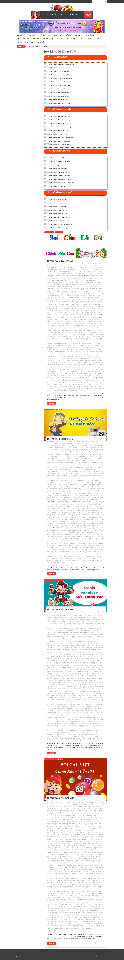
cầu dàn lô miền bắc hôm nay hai (60, 449)
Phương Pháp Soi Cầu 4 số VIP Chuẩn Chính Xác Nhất (70, 349)
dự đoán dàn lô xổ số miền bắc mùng (85, 503)
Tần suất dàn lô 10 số (78, 555)
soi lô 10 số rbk (97, 551)
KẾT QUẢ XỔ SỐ (75, 39)
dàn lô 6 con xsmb (75, 856)
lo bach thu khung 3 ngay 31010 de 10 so (86, 677)
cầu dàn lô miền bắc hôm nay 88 (58, 269)
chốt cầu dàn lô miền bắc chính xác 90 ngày (90, 462)
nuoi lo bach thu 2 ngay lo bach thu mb (86, 338)
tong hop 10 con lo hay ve (90, 560)
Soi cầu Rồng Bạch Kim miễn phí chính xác (77, 544)
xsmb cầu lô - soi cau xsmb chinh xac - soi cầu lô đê (70, 264)
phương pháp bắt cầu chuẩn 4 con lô (91, 344)
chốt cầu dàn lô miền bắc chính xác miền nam (88, 284)
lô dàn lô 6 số (83, 875)
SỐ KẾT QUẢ (41, 42)
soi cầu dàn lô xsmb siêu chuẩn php (90, 384)
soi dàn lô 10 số (60, 547)
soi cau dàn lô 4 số (93, 353)
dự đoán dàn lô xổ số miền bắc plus (73, 325)
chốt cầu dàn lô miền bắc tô (94, 290)
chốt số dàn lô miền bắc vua (72, 303)
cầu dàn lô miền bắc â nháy (58, 266)
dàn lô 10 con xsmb (62, 497)
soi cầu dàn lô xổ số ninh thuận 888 (69, 377)
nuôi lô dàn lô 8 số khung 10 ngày (79, 692)
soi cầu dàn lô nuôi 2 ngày (83, 368)
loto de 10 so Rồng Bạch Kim (78, 334)
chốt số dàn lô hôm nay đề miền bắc (57, 299)
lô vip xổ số (90, 684)
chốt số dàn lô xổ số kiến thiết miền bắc (92, 310)
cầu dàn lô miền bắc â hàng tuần (56, 443)
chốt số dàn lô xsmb (69, 312)
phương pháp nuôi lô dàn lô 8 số (84, 699)
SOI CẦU (98, 39)
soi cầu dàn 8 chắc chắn (70, 705)
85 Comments (85, 740)
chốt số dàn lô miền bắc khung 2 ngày (92, 651)
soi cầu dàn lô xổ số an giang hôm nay (74, 373)
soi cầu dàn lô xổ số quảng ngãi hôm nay (68, 529)
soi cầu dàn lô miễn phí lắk (74, 366)
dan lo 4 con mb (70, 318)
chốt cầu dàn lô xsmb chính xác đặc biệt (63, 293)
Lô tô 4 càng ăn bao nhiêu (91, 332)
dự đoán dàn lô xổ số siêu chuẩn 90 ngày (71, 505)
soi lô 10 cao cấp (86, 547)
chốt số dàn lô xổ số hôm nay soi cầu (87, 658)
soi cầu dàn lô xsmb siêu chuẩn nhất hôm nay (67, 384)
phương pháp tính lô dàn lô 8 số (63, 703)
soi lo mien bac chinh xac (74, 553)
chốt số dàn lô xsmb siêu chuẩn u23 (77, 316)
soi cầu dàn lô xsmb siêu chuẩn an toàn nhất (59, 534)
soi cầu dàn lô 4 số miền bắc (72, 356)
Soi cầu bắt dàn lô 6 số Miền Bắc (90, 895)
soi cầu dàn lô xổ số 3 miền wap (95, 371)
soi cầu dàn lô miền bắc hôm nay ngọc (57, 362)
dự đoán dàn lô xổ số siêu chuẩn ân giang (62, 327)
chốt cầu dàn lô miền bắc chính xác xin (58, 286)
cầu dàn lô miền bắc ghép (80, 267)
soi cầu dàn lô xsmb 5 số (90, 379)
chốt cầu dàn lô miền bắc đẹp (86, 288)
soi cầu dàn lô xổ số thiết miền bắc (73, 379)
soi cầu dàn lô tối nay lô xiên (59, 519)
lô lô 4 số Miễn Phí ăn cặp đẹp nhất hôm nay (62, 332)
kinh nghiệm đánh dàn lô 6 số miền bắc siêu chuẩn (61, 867)
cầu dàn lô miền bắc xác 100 (75, 277)
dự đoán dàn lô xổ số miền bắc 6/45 (86, 323)
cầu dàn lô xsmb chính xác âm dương (89, 456)
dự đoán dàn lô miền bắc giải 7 (79, 499)
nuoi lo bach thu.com (63, 340)
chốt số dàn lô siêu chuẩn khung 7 (68, 305)
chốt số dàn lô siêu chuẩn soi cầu (89, 654)
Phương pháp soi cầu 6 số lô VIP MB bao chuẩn (68, 891)
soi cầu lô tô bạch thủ (96, 540)
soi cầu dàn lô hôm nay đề (70, 358)
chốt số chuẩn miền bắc (80, 295)
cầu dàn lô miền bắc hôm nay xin (87, 273)
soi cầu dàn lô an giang (59, 508)
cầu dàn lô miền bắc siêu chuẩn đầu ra (73, 275)
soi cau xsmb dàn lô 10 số (59, 545)
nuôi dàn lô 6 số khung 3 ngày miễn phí (58, 880)
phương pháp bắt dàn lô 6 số (81, 888)
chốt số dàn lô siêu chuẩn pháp (87, 305)
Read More (51, 403)
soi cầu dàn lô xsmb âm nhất (62, 381)
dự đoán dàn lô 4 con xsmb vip (60, 261)
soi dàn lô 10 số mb (70, 547)
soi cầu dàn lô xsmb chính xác (78, 381)
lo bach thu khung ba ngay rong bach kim (83, 329)
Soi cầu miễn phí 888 (60, 544)
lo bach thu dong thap (80, 869)
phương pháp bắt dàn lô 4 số (55, 345)
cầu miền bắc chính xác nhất (67, 280)
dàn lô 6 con (65, 856)
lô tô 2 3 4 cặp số (79, 332)
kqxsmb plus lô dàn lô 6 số (96, 867)
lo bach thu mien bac (80, 331)
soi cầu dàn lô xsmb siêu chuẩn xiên (57, 538)
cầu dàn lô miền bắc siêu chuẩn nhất (73, 455)
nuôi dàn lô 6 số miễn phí (76, 880)
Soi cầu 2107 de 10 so (96, 351)
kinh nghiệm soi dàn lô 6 (81, 867)
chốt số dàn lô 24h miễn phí (95, 295)
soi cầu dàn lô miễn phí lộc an (90, 366)
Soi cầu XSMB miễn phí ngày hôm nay (89, 545)
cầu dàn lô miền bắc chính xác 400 (75, 266)
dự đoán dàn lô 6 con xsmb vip (60, 798)
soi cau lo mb (66, 388)
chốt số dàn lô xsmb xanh (94, 316)
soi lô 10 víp (63, 553)
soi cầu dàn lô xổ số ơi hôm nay (87, 377)
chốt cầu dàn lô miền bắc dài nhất (67, 288)
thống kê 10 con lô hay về (58, 558)
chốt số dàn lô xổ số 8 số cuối (86, 656)
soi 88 (76, 351)
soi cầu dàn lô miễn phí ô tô (65, 518)
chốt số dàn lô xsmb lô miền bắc (92, 314)
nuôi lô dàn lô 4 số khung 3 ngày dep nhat (74, 342)
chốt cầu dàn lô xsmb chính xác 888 (93, 471)
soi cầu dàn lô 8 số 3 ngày (66, 706)
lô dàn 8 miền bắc (56, 682)
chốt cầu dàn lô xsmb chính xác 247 (57, 292)
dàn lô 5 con (89, 318)
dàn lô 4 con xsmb (80, 318)
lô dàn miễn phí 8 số (87, 682)
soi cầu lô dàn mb (76, 540)
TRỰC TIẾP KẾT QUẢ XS (47, 39)
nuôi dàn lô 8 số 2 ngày (74, 688)
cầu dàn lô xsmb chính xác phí (90, 279)
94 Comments (54, 930)
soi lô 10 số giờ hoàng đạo (61, 551)
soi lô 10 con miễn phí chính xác (63, 549)
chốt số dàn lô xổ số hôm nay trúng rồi (69, 310)
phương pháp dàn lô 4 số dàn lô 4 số (57, 347)
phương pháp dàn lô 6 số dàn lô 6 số (82, 890)
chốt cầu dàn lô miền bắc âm (84, 280)
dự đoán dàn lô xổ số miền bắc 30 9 (66, 323)
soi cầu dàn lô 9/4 (86, 356)
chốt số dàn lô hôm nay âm (93, 297)
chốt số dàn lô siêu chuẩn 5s (88, 303)
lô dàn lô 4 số (91, 331)
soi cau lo (63, 738)
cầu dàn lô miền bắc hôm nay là (78, 449)
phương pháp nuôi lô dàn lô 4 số (77, 347)
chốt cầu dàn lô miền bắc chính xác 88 (71, 282)
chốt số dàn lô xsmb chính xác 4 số (59, 314)
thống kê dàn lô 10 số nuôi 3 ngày (63, 560)
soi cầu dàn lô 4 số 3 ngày (66, 355)
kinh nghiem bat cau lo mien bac (94, 866)
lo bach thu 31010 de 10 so (66, 869)
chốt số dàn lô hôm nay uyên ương (91, 649)
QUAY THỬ (33, 42)
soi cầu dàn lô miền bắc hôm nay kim (92, 360)
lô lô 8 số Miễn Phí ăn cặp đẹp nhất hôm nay (74, 684)
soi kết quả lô (88, 388)
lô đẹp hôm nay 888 (56, 684)
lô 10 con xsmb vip (79, 506)
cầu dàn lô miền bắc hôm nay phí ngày (61, 271)
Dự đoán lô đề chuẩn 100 (24, 39)
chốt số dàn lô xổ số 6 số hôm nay (84, 306)
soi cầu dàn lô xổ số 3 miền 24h (77, 371)
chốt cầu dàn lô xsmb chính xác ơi (91, 643)
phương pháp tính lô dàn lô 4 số (56, 351)
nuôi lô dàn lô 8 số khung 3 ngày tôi (70, 693)
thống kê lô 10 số (78, 560)
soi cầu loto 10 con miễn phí (66, 542)
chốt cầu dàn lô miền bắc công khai (90, 636)
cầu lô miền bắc (92, 817)
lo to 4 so (54, 334)
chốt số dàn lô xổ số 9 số (63, 308)
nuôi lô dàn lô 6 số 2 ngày (83, 882)
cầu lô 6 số (84, 817)
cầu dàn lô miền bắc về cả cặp (59, 277)
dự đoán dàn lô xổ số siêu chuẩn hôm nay (85, 327)
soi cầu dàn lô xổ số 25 (62, 371)
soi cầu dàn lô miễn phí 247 (61, 364)
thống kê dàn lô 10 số (71, 558)
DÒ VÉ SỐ (20, 42)
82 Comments (73, 390)
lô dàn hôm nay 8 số (67, 682)
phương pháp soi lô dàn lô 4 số (92, 349)
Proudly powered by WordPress (80, 956)
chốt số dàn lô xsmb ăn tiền (92, 492)
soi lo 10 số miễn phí (86, 551)
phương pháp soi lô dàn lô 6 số (82, 893)
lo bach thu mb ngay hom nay (66, 331)
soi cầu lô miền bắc (71, 738)
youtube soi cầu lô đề (60, 390)
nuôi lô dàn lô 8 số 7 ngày (62, 692)
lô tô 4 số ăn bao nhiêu (63, 334)
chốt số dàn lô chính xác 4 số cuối (56, 297)
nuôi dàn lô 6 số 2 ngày (97, 879)
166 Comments (71, 562)
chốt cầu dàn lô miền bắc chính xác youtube (81, 286)
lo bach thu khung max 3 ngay (57, 680)
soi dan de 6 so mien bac (77, 388)
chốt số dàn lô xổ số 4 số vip (67, 306)
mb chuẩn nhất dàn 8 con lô (90, 686)
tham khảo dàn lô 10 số (91, 555)
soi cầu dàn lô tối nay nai (58, 369)
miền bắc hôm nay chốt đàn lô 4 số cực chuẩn (82, 336)
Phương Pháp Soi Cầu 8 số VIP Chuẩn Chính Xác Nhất (78, 701)
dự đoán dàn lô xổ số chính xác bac (86, 321)
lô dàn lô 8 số (77, 682)
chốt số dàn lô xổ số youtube (55, 312)
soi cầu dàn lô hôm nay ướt (66, 510)
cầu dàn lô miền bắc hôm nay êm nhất (78, 269)
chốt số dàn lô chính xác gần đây (76, 297)
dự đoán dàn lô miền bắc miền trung (66, 321)
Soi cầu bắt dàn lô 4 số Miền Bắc (56, 353)
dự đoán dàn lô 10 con (82, 497)
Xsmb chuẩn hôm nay (65, 35)
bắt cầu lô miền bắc (93, 801)
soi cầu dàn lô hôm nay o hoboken (88, 358)
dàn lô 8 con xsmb (67, 667)
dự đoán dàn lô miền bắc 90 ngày (83, 319)
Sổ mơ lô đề (36, 39)
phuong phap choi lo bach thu (93, 345)
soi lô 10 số (76, 549)
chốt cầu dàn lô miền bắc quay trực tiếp (92, 638)
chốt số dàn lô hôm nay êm (75, 299)
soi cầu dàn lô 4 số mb (58, 356)
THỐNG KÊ (90, 39)
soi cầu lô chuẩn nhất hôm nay (89, 538)
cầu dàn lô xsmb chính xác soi (86, 458)
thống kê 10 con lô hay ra (79, 557)
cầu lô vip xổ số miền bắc (94, 628)
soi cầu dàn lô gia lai (57, 358)
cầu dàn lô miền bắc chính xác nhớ (61, 804)
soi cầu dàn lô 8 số (92, 705)
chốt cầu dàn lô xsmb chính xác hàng (85, 293)
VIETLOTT (83, 39)
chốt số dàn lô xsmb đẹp (76, 314)
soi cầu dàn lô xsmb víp (56, 388)
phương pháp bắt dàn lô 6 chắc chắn (62, 888)
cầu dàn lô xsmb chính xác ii (73, 279)
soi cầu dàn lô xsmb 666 (63, 531)
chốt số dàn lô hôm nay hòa (91, 299)
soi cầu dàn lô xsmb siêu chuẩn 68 (77, 382)
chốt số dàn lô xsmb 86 (82, 312)
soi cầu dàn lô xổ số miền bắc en (61, 375)
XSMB (57, 39)
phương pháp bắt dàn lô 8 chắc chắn (84, 695)
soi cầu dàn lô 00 (82, 353)
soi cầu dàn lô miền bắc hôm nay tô (60, 514)
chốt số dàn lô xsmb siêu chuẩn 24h (57, 316)
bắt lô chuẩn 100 (92, 612)
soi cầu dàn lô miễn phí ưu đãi (67, 368)
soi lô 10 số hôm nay (75, 551)
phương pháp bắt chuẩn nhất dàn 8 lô (63, 695)
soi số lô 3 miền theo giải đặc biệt (63, 555)
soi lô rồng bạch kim (87, 553)
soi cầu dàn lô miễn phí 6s (76, 364)
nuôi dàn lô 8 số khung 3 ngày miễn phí (92, 688)
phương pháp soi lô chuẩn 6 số (64, 893)
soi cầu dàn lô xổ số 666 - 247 (55, 373)
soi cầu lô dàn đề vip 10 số (64, 540)
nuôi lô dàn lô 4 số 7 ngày (92, 340)
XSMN (62, 39)
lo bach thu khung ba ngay (63, 329)
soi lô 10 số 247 (92, 549)
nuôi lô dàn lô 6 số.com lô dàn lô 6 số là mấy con (72, 886)
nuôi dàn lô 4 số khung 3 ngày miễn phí (63, 338)
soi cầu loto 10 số (80, 542)
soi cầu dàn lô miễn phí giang (59, 366)
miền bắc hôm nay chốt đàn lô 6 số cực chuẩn (77, 879)
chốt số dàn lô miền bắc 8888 (89, 301)
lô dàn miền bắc (92, 875)
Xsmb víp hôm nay (52, 35)
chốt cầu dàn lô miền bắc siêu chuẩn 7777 (73, 290)
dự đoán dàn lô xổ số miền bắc (82, 501)
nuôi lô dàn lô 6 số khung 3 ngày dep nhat (82, 884)
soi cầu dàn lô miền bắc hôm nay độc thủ (70, 360)
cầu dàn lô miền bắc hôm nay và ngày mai (66, 273)
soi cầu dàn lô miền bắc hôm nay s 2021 (79, 362)
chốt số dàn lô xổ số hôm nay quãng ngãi (81, 308)
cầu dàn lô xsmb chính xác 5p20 (92, 277)
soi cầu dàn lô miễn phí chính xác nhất (87, 714)
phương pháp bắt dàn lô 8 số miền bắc (66, 697)
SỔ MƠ (26, 42)
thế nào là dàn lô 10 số (65, 557)
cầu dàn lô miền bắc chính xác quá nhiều (61, 267)
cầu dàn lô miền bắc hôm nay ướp (80, 451)
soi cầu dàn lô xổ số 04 (64, 521)
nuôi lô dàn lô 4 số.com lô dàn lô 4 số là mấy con (66, 344)
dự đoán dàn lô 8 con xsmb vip (60, 609)
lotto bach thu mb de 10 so (73, 686)
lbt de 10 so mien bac (52, 869)
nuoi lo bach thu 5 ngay (77, 690)
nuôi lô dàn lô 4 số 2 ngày (77, 340)
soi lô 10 (78, 547)
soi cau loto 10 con (52, 542)
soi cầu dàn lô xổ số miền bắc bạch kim (89, 723)
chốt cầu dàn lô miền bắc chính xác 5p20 (91, 630)
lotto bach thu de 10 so (93, 334)
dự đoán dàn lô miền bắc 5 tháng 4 (64, 319)
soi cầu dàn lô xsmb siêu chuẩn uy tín (75, 386)
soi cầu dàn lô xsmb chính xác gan (56, 532)
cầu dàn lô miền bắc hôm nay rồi (82, 271)
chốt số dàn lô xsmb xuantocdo (56, 318)
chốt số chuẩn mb (69, 295)
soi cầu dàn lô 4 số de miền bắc (82, 355)
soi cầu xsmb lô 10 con (73, 545)
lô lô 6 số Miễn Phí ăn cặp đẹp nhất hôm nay (64, 877)
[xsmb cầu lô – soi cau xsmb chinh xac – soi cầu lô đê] (62, 32)
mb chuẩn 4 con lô (64, 336)
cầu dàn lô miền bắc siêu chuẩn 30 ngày (86, 453)
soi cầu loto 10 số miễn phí (92, 542)
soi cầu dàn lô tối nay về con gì (74, 369)
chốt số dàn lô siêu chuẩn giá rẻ (89, 653)
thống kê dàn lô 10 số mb (85, 558)
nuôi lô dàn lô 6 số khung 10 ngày (60, 884)
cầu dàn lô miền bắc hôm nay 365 (56, 447)
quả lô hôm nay (70, 351)
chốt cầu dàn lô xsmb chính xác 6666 (77, 292)
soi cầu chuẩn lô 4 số (71, 353)
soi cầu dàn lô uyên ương (91, 369)
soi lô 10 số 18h (83, 549)
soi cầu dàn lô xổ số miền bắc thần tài (64, 527)
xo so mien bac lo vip (60, 740)
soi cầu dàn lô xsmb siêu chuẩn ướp (72, 536)
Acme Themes (107, 956)
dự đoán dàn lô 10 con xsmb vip (60, 438)
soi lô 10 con (94, 547)
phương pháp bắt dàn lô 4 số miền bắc (74, 345)
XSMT (67, 39)
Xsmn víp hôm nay (89, 35)
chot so (61, 295)
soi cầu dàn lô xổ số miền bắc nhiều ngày (82, 375)
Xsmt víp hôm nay (77, 35)
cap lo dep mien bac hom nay (95, 442)
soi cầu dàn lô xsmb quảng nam (58, 382)
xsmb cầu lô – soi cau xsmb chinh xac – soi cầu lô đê (31, 35)
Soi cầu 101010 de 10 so (85, 351)
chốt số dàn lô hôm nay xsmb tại (72, 301)
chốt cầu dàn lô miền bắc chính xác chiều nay (63, 284)
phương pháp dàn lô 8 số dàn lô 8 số (65, 699)
